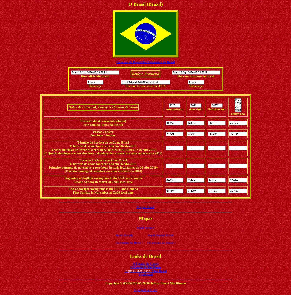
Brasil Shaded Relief (160, 235)
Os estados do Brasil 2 (161, 243)
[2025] (238, 100)
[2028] (238, 110)
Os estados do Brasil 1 (130, 243)
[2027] (238, 107)
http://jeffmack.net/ (145, 290)
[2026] (238, 103)
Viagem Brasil (145, 207)
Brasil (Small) (124, 235)
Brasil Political (145, 228)
